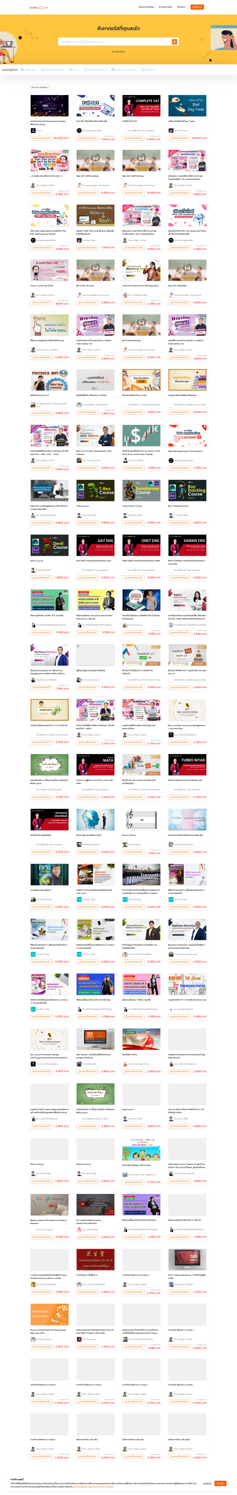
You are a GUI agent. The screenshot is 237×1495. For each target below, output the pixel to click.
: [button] (39, 87)
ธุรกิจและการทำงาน (125, 70)
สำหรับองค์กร (165, 7)
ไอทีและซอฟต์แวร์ (97, 70)
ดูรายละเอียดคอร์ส (41, 138)
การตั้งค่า (207, 1483)
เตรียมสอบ (30, 70)
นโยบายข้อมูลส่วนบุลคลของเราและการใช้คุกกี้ (93, 1486)
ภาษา (76, 70)
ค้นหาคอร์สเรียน (146, 7)
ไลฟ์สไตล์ (149, 70)
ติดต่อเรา (181, 7)
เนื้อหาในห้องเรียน (54, 70)
